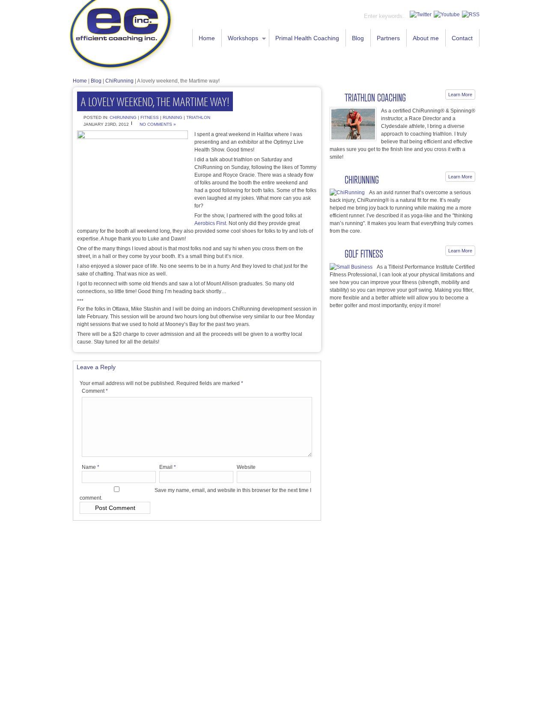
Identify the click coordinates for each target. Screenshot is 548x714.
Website (246, 467)
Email (167, 467)
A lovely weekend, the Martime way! (154, 101)
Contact (462, 38)
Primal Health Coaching (307, 38)
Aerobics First (210, 223)
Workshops (240, 39)
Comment (95, 391)
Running (172, 117)
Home (207, 38)
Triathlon (198, 117)
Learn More (460, 94)
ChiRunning (119, 81)
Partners (388, 38)
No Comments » (158, 124)
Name (90, 467)
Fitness (149, 117)
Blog (358, 38)
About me (426, 38)
